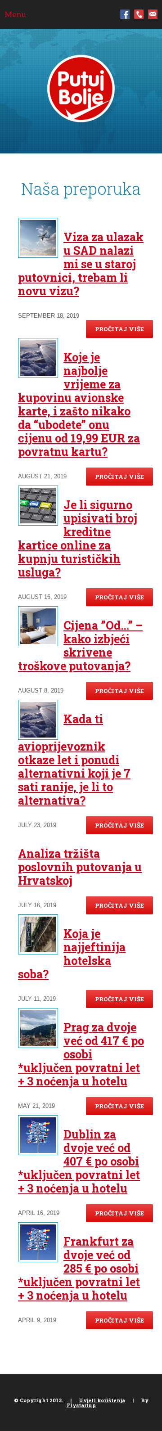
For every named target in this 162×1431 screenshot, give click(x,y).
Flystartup (81, 1405)
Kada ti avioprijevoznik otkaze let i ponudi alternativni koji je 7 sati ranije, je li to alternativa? (74, 759)
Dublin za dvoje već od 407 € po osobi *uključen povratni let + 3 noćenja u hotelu (79, 1161)
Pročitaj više (119, 329)
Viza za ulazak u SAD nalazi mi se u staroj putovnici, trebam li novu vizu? (81, 264)
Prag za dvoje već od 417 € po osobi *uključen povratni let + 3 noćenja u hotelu (81, 1054)
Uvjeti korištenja (102, 1400)
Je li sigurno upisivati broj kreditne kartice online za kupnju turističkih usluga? (77, 538)
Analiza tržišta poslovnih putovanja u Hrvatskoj (80, 867)
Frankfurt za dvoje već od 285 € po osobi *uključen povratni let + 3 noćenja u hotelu (79, 1268)
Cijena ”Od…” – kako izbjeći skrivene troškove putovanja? (80, 645)
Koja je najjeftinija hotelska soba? (72, 953)
